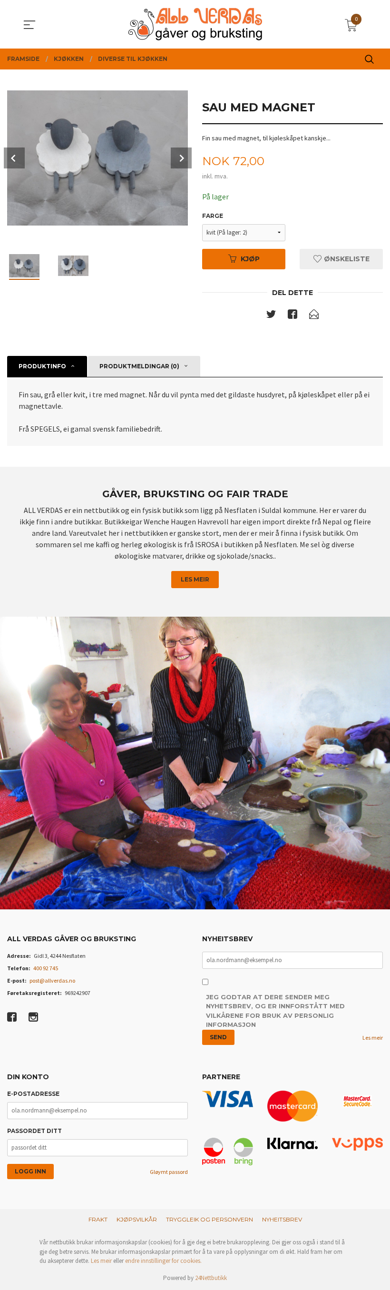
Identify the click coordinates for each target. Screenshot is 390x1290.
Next (181, 158)
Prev (14, 158)
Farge (212, 215)
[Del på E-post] (313, 315)
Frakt (97, 1219)
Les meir (195, 579)
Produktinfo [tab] (42, 366)
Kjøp (250, 259)
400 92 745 (45, 968)
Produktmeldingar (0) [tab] (139, 366)
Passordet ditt (34, 1130)
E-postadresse (33, 1093)
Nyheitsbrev (282, 1219)
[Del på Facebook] (292, 315)
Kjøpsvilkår (137, 1219)
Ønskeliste (346, 259)
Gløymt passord (169, 1171)
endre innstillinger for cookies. (163, 1261)
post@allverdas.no (52, 980)
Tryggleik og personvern (209, 1219)
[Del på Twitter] (271, 315)
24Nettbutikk (211, 1278)
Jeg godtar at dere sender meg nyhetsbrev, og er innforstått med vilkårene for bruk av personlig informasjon (275, 1011)
